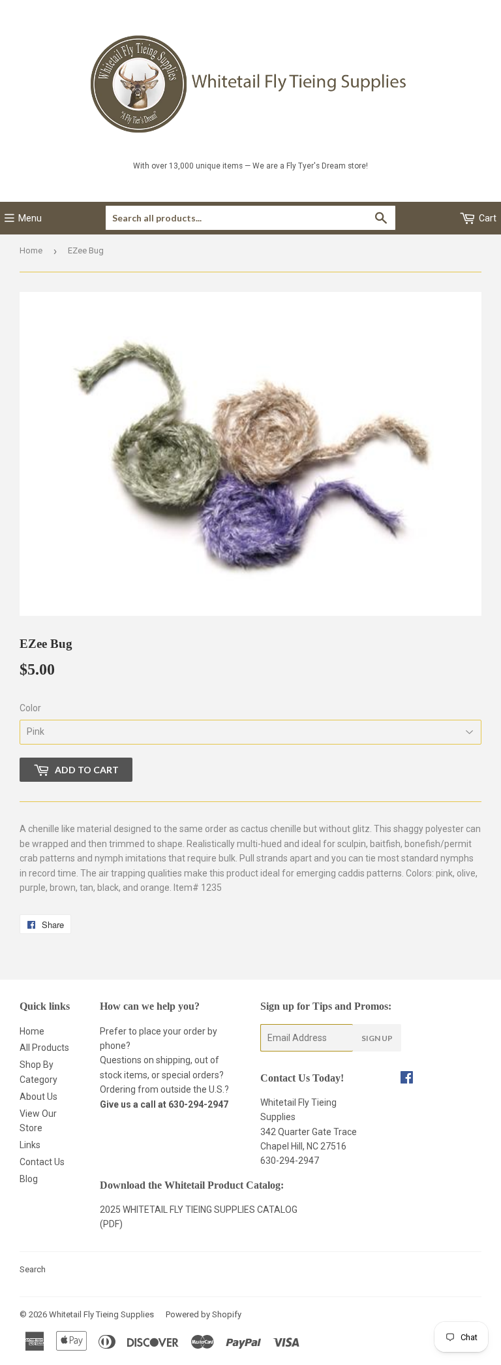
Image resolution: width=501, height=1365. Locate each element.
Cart (486, 218)
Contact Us (42, 1162)
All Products (44, 1047)
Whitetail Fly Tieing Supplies (101, 1314)
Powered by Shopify (203, 1314)
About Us (38, 1096)
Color (30, 708)
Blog (29, 1179)
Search (33, 1269)
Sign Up (377, 1038)
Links (30, 1145)
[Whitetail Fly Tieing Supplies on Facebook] (407, 1079)
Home (31, 250)
